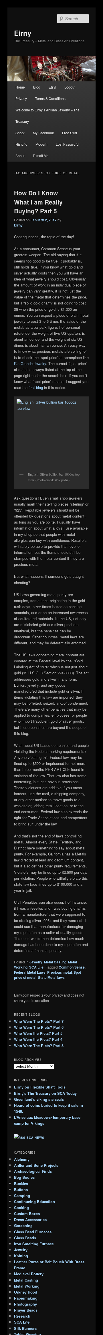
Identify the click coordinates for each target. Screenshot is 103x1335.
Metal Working (26, 1286)
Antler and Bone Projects (36, 1165)
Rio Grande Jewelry (30, 363)
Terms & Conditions (50, 98)
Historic (21, 144)
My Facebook (43, 132)
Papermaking (25, 1298)
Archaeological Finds (33, 1171)
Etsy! (52, 87)
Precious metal (59, 972)
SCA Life (36, 967)
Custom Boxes (27, 1213)
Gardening (23, 1225)
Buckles (21, 1183)
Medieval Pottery (28, 1273)
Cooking (21, 1207)
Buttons (21, 1189)
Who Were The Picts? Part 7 (39, 1021)
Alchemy (21, 1159)
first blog (36, 387)
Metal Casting (55, 962)
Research (22, 1316)
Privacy (21, 98)
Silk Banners (25, 1328)
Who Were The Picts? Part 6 (39, 1027)
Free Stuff (69, 132)
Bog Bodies (24, 1177)
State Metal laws (51, 977)
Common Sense (72, 967)
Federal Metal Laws (29, 972)
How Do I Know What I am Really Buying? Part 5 (38, 202)
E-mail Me (41, 155)
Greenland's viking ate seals (39, 1099)
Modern (41, 144)
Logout (69, 87)
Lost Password (67, 144)
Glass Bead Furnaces (33, 1231)
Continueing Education (34, 1201)
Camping (22, 1195)
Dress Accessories (30, 1219)
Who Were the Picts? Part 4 (38, 1039)
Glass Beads (25, 1237)
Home (20, 87)
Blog (36, 87)
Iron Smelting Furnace (34, 1243)
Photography (25, 1304)
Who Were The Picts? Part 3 (39, 1045)
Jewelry (35, 962)
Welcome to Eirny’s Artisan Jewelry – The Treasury (47, 115)
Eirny (22, 33)
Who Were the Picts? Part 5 (38, 1033)
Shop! (20, 132)
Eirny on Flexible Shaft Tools (40, 1087)
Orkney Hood (25, 1292)
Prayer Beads (25, 1310)
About (20, 155)
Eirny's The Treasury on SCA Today (45, 1093)
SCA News (35, 1138)
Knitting (21, 1255)
